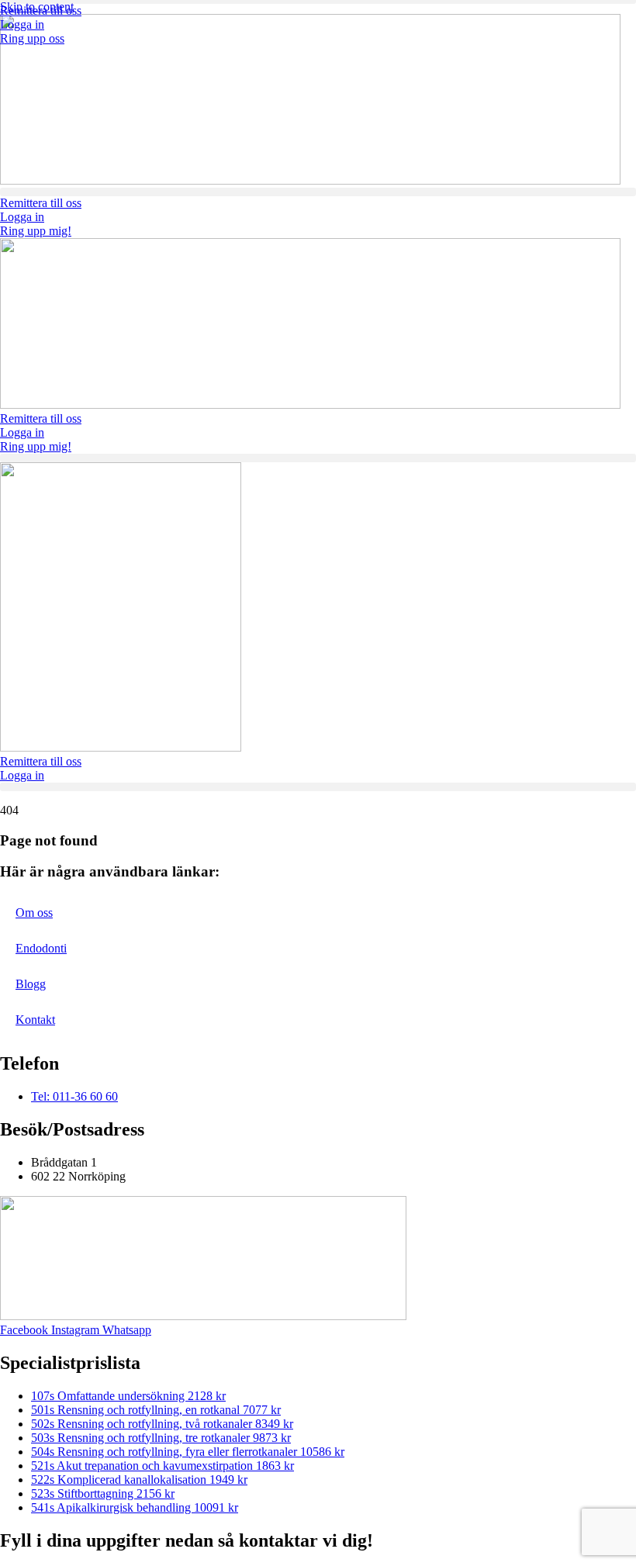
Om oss (34, 912)
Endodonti (41, 948)
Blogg (31, 983)
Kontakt (35, 1019)
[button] (318, 192)
